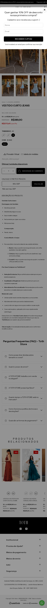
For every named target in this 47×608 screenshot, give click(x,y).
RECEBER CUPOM (23, 39)
